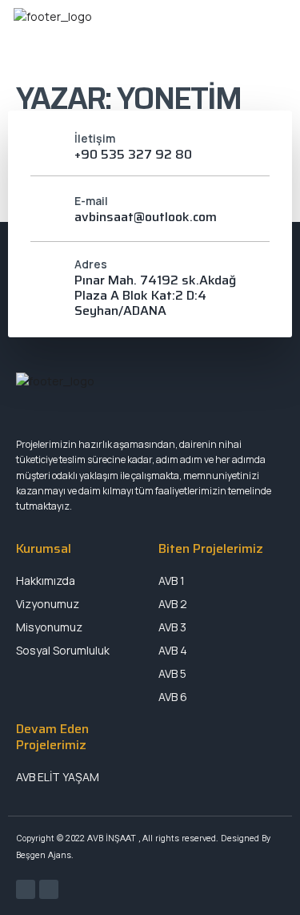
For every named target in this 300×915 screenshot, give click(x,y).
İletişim (94, 138)
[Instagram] (48, 889)
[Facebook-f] (25, 889)
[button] (229, 38)
